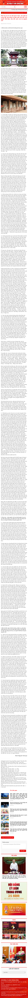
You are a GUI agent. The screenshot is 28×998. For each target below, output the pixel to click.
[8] (22, 499)
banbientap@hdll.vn (5, 986)
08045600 (8, 984)
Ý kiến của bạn (5, 842)
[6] (24, 265)
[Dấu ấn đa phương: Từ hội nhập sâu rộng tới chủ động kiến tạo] (5, 805)
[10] (17, 608)
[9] (3, 590)
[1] (1, 761)
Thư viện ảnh (14, 944)
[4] (23, 229)
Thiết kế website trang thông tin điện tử (8, 995)
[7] (15, 454)
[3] (6, 151)
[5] (6, 233)
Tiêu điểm (14, 855)
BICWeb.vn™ (19, 995)
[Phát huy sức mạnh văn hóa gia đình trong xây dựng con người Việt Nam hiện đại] (5, 811)
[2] (20, 47)
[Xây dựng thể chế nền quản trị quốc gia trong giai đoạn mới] (5, 817)
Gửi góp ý (22, 850)
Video (14, 920)
